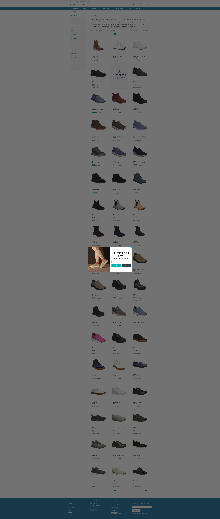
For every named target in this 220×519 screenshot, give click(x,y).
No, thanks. (126, 265)
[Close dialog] (131, 248)
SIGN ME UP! (116, 265)
